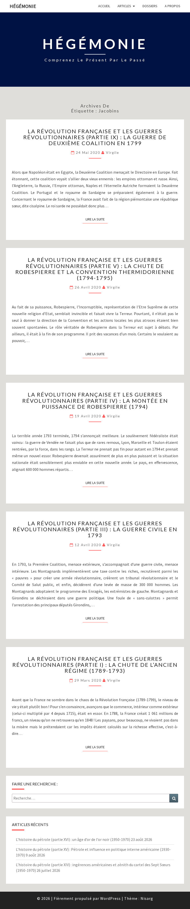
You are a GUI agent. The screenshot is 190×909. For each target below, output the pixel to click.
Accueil (104, 6)
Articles (124, 6)
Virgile (112, 152)
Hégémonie (23, 6)
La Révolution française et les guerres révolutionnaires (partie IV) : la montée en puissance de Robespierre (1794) (95, 400)
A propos (172, 6)
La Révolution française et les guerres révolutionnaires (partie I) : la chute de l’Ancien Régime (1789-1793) (95, 664)
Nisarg (147, 898)
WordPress (110, 898)
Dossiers (149, 6)
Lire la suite (97, 219)
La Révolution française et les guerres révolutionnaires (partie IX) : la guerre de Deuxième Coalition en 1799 (95, 137)
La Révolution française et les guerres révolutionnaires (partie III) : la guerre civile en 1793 (95, 529)
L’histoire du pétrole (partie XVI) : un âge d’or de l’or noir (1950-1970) (73, 839)
